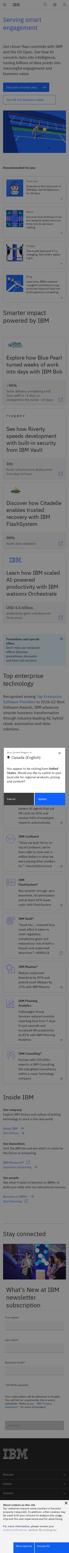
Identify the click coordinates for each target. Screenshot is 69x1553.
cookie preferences (15, 1530)
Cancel (11, 799)
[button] (66, 1503)
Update (42, 799)
